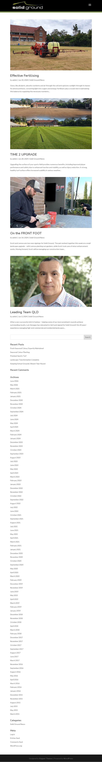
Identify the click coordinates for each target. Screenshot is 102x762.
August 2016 (15, 672)
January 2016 (15, 691)
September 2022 (16, 500)
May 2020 (14, 568)
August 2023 (15, 458)
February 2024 (15, 435)
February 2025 (15, 392)
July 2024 (14, 415)
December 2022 (16, 488)
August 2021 (15, 523)
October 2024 (15, 408)
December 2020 (16, 553)
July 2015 (14, 706)
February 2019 (15, 607)
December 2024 (16, 400)
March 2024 (14, 431)
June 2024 (14, 419)
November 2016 (16, 664)
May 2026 (14, 385)
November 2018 (16, 618)
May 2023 (14, 469)
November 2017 (16, 641)
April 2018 (14, 626)
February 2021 (15, 545)
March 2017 (14, 660)
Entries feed (15, 738)
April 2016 (14, 679)
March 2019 (14, 603)
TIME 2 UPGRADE (23, 154)
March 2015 (14, 714)
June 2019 (14, 591)
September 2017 (16, 649)
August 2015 (15, 702)
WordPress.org (16, 746)
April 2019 (14, 599)
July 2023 (14, 461)
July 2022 (14, 507)
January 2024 (15, 438)
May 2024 (14, 423)
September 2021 (16, 519)
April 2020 (14, 572)
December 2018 (16, 614)
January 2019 (15, 611)
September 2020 (16, 565)
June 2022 (14, 511)
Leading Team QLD (24, 312)
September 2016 (16, 668)
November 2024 (16, 404)
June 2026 (14, 381)
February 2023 (15, 480)
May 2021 (14, 534)
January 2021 (15, 549)
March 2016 (14, 683)
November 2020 (16, 557)
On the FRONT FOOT (26, 233)
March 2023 (14, 477)
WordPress (68, 758)
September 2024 (16, 412)
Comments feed (16, 742)
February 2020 (15, 580)
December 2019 (16, 584)
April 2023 (14, 473)
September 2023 (16, 454)
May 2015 (14, 710)
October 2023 (15, 450)
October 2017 (15, 645)
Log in (12, 734)
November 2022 (16, 492)
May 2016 (14, 676)
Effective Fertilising (24, 75)
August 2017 (15, 653)
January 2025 (15, 396)
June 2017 (14, 656)
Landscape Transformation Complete (24, 360)
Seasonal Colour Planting (20, 352)
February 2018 (15, 633)
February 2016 (15, 687)
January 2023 (15, 484)
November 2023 (16, 446)
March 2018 (14, 630)
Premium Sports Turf (18, 356)
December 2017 (16, 637)
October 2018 (15, 622)
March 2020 (14, 576)
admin (14, 80)
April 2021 (14, 538)
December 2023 (16, 442)
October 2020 (15, 561)
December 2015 (16, 695)
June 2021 (14, 530)
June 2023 (14, 465)
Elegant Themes (45, 758)
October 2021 (15, 515)
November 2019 (16, 588)
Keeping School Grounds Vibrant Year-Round (27, 364)
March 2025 (14, 389)
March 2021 (14, 542)
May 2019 (14, 595)
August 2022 (15, 503)
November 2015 (16, 699)
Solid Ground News (37, 80)
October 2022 (15, 496)
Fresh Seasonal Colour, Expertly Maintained (27, 348)
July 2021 (14, 526)
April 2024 (14, 427)
